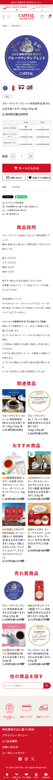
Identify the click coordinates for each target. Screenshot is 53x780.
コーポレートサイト (13, 753)
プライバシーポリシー (15, 735)
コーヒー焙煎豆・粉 (35, 25)
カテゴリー (16, 25)
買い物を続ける (10, 214)
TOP (4, 25)
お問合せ (46, 777)
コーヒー (7, 777)
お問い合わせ (13, 177)
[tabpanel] (26, 56)
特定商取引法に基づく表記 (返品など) (20, 206)
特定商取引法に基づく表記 (18, 729)
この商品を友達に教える (14, 210)
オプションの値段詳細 (13, 202)
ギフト (36, 777)
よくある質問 (9, 741)
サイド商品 (26, 777)
